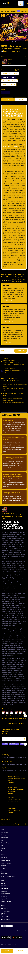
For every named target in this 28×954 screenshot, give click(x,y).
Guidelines (4, 891)
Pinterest (7, 919)
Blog (2, 840)
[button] (20, 715)
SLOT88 (3, 11)
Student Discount (6, 843)
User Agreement (5, 930)
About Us (4, 857)
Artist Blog (4, 873)
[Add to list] (3, 713)
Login (3, 845)
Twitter (6, 914)
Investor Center (5, 860)
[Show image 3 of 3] (15, 41)
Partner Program (6, 863)
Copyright (4, 896)
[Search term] (21, 3)
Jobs (2, 871)
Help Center (4, 888)
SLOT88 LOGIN (13, 11)
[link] (5, 744)
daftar (3, 848)
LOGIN (7, 950)
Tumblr (6, 916)
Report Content (5, 819)
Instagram (7, 908)
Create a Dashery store (8, 876)
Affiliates (3, 865)
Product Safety (5, 893)
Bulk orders (4, 851)
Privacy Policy (14, 930)
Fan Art (3, 835)
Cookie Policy (22, 930)
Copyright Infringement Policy (10, 824)
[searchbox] (14, 739)
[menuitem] (3, 11)
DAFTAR (20, 951)
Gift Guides (4, 832)
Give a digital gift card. (18, 364)
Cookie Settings (6, 901)
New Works (4, 837)
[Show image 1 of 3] (12, 41)
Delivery (3, 883)
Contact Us (4, 899)
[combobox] (20, 3)
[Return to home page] (10, 3)
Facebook (7, 911)
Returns (3, 886)
